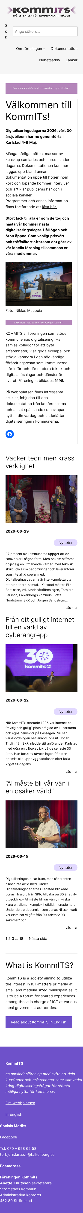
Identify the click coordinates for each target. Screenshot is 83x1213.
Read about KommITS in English (38, 1022)
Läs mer (71, 607)
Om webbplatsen (20, 1103)
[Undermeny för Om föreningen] (44, 49)
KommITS (14, 1063)
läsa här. (49, 206)
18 (21, 938)
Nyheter (66, 542)
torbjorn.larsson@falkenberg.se (27, 1154)
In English (14, 1114)
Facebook (8, 1137)
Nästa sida (38, 938)
